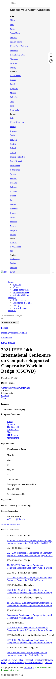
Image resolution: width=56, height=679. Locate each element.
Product (11, 282)
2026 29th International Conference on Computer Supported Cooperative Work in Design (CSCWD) (30, 541)
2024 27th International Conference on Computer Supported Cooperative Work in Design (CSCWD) (30, 554)
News (14, 660)
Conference (6, 337)
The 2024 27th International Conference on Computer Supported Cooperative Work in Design (29, 566)
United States (15, 76)
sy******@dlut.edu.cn (17, 519)
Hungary (13, 183)
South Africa (15, 259)
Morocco (13, 267)
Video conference (21, 290)
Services (12, 310)
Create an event (9, 323)
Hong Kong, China (17, 55)
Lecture (4, 328)
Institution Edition (21, 295)
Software (17, 284)
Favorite (5, 395)
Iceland (13, 235)
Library (16, 305)
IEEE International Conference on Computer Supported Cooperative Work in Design (27, 653)
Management (13, 438)
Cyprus (13, 213)
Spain (12, 135)
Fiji (11, 251)
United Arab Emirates (19, 46)
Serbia (12, 217)
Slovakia (13, 222)
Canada (13, 80)
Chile (12, 101)
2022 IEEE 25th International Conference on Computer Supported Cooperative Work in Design (29, 591)
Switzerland (15, 165)
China (12, 20)
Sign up (11, 342)
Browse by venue (21, 308)
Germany (14, 131)
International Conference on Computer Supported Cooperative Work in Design (29, 616)
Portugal (13, 140)
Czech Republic (16, 161)
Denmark (14, 209)
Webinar (16, 287)
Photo (9, 432)
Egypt (12, 272)
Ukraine (13, 191)
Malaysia (13, 37)
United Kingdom (17, 122)
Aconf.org (29, 667)
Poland (13, 148)
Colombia (14, 97)
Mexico (13, 93)
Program (11, 424)
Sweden (13, 174)
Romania (13, 178)
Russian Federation (17, 157)
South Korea (15, 33)
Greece (13, 152)
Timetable (15, 427)
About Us (5, 660)
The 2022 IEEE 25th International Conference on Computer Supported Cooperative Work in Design (29, 604)
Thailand (13, 63)
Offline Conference (21, 388)
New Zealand (15, 247)
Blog (21, 660)
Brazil (12, 84)
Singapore (14, 59)
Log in (4, 342)
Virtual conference (21, 292)
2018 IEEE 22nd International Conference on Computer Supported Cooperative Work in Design (29, 628)
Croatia (13, 200)
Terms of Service (16, 662)
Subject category (20, 300)
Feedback (29, 660)
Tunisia (13, 263)
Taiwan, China (16, 42)
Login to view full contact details (10, 524)
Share (3, 398)
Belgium (13, 187)
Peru (12, 106)
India (12, 24)
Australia (13, 242)
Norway (13, 226)
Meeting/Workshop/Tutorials (14, 333)
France (13, 127)
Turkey (13, 68)
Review (14, 435)
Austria (13, 144)
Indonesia (14, 50)
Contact (48, 662)
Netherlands (15, 170)
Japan (12, 29)
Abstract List (13, 429)
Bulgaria (13, 230)
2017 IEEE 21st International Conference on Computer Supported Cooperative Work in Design (29, 641)
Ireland (13, 196)
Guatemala (14, 110)
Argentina (14, 88)
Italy (12, 118)
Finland (13, 204)
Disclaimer (40, 660)
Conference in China (22, 303)
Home (9, 421)
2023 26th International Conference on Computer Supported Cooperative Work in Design (29, 578)
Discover (12, 297)
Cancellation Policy (34, 662)
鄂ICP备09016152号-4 (12, 675)
